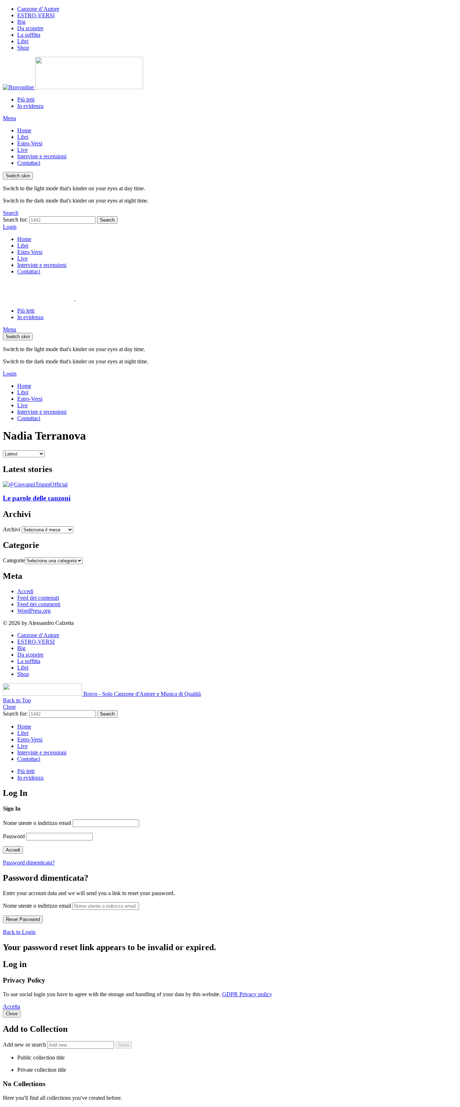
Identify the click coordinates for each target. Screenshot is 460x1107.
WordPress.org (34, 611)
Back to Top (17, 700)
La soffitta (28, 35)
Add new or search (25, 1045)
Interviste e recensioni (41, 156)
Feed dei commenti (38, 604)
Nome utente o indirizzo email (37, 823)
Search (107, 220)
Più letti (25, 99)
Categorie (14, 560)
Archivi (11, 529)
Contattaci (28, 163)
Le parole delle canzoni (36, 498)
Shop (23, 48)
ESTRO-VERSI (36, 15)
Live (22, 150)
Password (14, 836)
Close (9, 707)
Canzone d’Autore (38, 9)
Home (24, 130)
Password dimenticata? (29, 862)
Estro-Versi (29, 143)
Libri (22, 41)
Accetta (11, 1006)
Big (21, 22)
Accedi (25, 591)
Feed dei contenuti (38, 598)
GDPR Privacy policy (247, 994)
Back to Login (19, 932)
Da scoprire (30, 28)
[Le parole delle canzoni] (230, 484)
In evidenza (30, 106)
